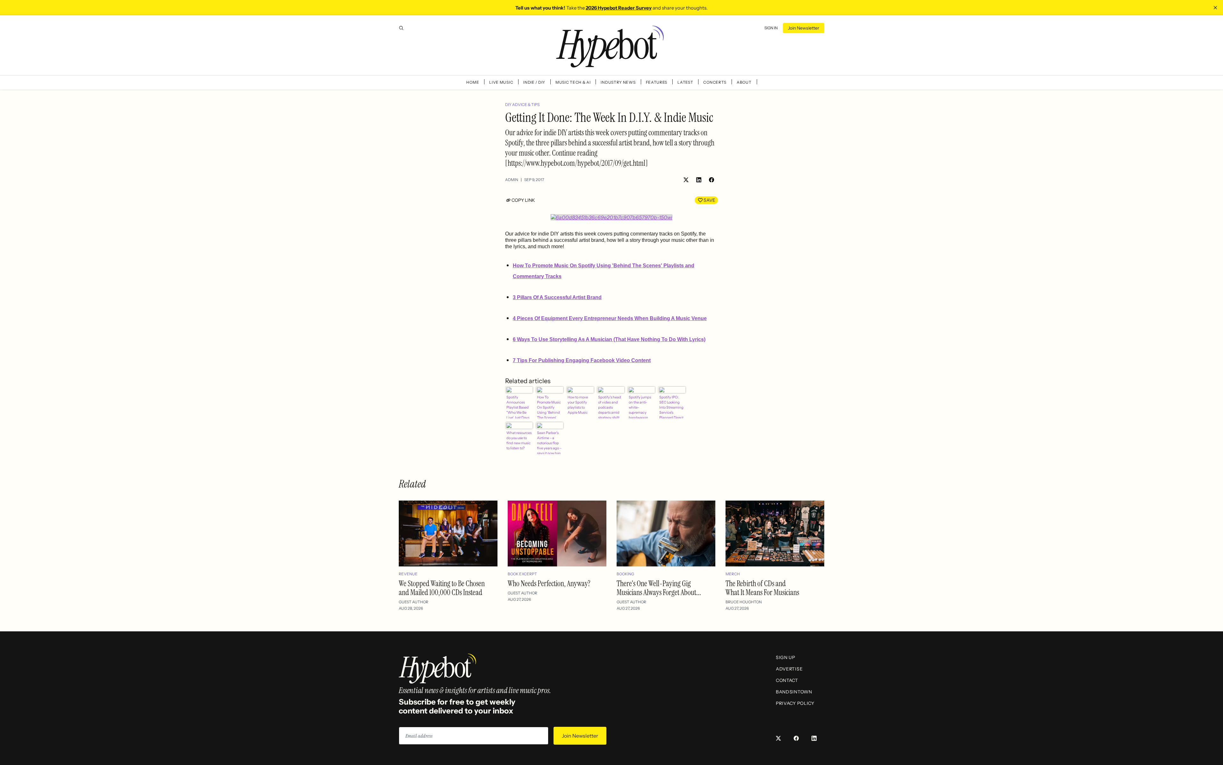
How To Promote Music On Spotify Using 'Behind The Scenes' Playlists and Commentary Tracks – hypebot (549, 406)
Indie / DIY (534, 82)
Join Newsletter (803, 28)
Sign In (771, 27)
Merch (733, 574)
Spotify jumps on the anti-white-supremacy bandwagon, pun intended (640, 406)
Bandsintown (794, 692)
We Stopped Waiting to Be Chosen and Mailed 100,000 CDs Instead (442, 588)
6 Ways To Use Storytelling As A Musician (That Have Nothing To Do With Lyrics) (609, 339)
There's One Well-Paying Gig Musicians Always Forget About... (659, 588)
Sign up (785, 657)
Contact (787, 680)
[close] (1215, 8)
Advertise (789, 669)
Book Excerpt (522, 574)
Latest (685, 82)
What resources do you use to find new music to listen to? (519, 440)
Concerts (714, 82)
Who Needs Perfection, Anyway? (549, 583)
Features (657, 82)
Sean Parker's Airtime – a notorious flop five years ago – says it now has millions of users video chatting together (549, 442)
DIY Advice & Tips (522, 104)
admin (511, 179)
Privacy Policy (795, 703)
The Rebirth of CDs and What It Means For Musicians (762, 588)
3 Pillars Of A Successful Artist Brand (557, 297)
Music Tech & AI (573, 82)
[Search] (401, 28)
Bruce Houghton (744, 602)
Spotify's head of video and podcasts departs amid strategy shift (609, 406)
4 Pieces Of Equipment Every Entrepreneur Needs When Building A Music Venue (610, 318)
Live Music (501, 82)
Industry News (618, 82)
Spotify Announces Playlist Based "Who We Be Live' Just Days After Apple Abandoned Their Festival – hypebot (518, 406)
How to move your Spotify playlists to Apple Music (578, 405)
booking (625, 574)
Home (472, 82)
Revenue (408, 574)
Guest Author (413, 602)
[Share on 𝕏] (686, 179)
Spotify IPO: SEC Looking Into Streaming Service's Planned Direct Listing (671, 406)
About (744, 82)
